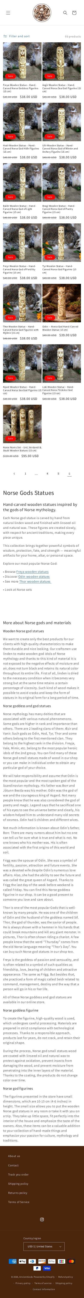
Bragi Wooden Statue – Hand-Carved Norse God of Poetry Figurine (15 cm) (58, 209)
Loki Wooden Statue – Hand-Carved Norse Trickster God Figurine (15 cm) (58, 390)
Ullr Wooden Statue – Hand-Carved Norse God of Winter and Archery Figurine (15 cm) (60, 148)
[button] (8, 12)
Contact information (44, 1289)
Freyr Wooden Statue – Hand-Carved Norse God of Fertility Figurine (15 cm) (19, 269)
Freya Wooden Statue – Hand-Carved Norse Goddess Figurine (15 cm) (20, 88)
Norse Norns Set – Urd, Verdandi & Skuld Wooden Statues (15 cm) (22, 449)
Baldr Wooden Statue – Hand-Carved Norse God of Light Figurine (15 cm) (19, 209)
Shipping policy (18, 1183)
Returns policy (17, 1193)
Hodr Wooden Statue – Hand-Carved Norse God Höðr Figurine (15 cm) (21, 148)
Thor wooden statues (35, 581)
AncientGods (26, 1276)
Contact (13, 1165)
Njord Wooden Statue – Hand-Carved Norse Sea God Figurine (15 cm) (22, 390)
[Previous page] (14, 473)
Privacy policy (23, 1283)
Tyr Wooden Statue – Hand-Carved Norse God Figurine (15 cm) (59, 269)
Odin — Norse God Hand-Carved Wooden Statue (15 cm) (60, 328)
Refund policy (65, 1276)
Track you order (18, 1174)
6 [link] (69, 474)
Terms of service (43, 1283)
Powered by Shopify (44, 1276)
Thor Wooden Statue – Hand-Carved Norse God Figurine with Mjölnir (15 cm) (21, 329)
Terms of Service (19, 1202)
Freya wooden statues (32, 572)
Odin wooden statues (34, 576)
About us (14, 1156)
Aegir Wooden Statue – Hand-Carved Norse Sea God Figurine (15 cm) (61, 88)
